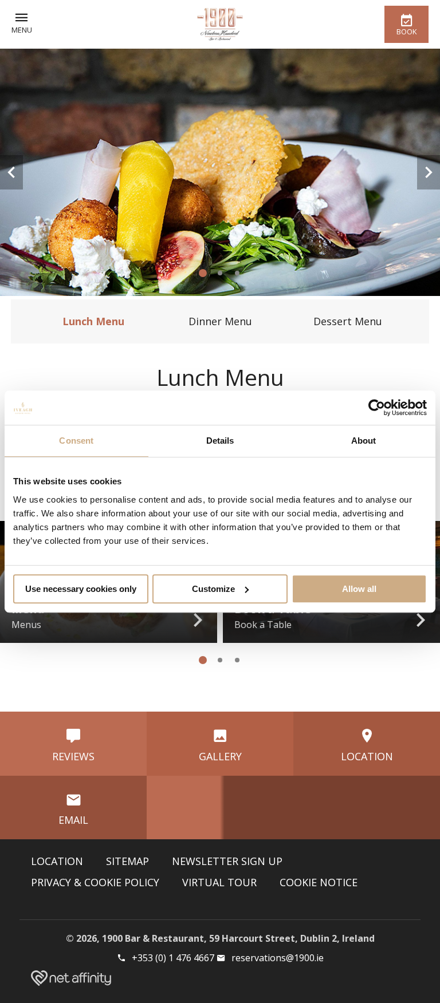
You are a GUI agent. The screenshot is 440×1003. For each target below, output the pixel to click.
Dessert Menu (347, 321)
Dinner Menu (220, 321)
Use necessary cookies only (80, 589)
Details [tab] (220, 440)
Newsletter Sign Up (227, 861)
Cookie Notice (319, 882)
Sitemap (127, 861)
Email (73, 820)
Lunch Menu (93, 321)
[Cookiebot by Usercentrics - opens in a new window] (377, 407)
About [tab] (363, 440)
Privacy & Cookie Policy (95, 882)
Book (406, 31)
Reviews (73, 756)
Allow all (359, 589)
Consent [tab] (76, 440)
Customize (213, 589)
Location (367, 756)
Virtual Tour (219, 882)
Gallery (220, 756)
